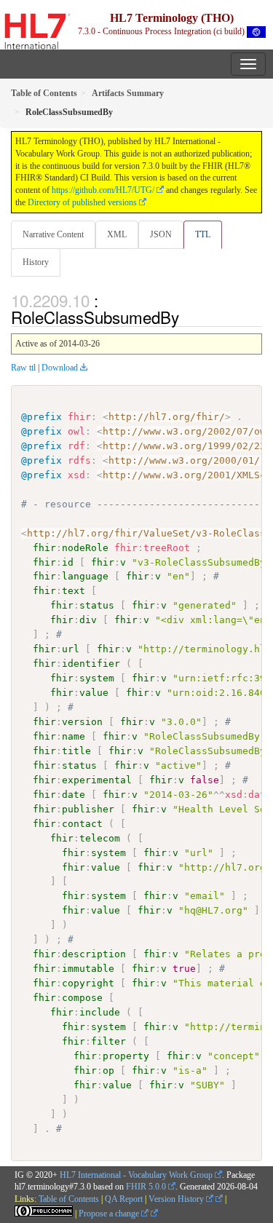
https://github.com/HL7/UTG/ (103, 190)
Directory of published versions (82, 202)
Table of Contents (69, 1199)
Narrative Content (53, 234)
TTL (202, 234)
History (36, 262)
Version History (177, 1199)
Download (59, 368)
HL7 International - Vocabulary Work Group (136, 1175)
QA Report (124, 1199)
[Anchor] (187, 317)
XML (117, 234)
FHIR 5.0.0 (146, 1187)
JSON (161, 234)
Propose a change (110, 1213)
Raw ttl (23, 368)
